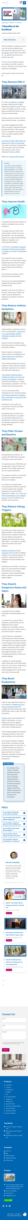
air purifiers (5, 53)
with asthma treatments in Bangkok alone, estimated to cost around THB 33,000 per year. (14, 397)
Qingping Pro (9, 1099)
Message (4, 1031)
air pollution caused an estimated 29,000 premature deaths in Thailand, (14, 249)
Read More (9, 913)
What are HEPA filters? (17, 157)
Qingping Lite (9, 1101)
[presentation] (15, 894)
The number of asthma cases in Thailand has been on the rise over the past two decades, (13, 377)
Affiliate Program (10, 1155)
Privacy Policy (9, 1160)
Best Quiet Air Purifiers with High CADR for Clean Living (14, 934)
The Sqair (8, 1087)
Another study (6, 718)
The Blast (8, 1092)
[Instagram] (9, 1206)
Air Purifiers (9, 1085)
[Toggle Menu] (24, 2)
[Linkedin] (6, 1206)
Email (3, 1025)
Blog (7, 22)
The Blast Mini (9, 1089)
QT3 (7, 1094)
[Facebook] (3, 1206)
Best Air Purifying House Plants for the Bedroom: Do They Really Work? (14, 962)
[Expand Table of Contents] (23, 40)
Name (4, 1018)
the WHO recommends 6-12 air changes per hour (14, 496)
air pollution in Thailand (16, 102)
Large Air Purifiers (10, 1103)
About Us (8, 1151)
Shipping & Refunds (11, 1158)
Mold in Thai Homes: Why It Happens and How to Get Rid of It (15, 905)
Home (3, 22)
